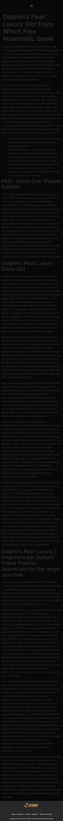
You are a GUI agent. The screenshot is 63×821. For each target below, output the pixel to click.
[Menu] (31, 6)
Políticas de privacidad (17, 814)
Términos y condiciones (31, 814)
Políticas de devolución (46, 814)
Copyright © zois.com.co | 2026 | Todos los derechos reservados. (32, 818)
